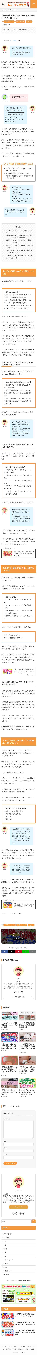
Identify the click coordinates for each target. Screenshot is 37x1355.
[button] (4, 951)
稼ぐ (6, 1252)
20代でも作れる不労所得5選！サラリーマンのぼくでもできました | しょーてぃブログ (24, 671)
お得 (6, 1249)
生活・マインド (20, 21)
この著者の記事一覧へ (18, 997)
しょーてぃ (13, 41)
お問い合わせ (23, 1346)
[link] (15, 992)
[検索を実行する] (33, 1221)
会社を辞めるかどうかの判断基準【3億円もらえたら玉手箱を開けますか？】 (24, 553)
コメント (6, 1119)
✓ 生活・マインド (9, 21)
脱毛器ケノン (8, 1271)
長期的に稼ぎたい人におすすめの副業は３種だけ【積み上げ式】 (24, 905)
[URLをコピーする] (32, 951)
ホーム (4, 1346)
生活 (6, 1267)
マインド (29, 21)
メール (5, 1148)
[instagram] (16, 1213)
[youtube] (22, 992)
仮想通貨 (7, 1237)
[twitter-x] (18, 992)
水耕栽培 (6, 1274)
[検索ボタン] (3, 4)
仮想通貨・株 (7, 1234)
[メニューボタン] (33, 4)
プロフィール (18, 1207)
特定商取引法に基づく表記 (10, 1349)
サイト (5, 1154)
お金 (4, 1245)
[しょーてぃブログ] (18, 4)
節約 (6, 1256)
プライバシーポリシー (12, 1346)
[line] (20, 1213)
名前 (4, 1141)
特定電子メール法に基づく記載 (26, 1349)
